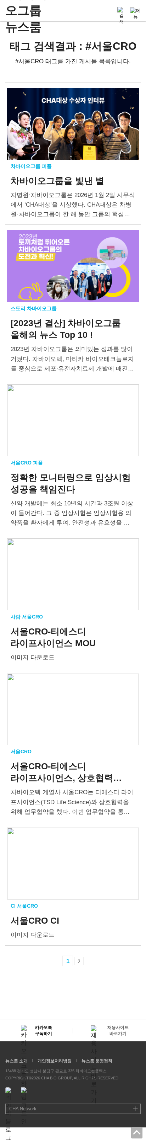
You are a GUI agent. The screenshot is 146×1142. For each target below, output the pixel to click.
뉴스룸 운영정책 (97, 1060)
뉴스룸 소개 (16, 1060)
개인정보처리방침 (55, 1060)
